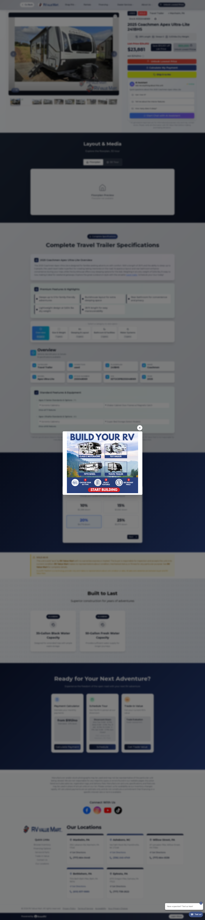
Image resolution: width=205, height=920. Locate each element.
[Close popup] (139, 427)
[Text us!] (196, 914)
